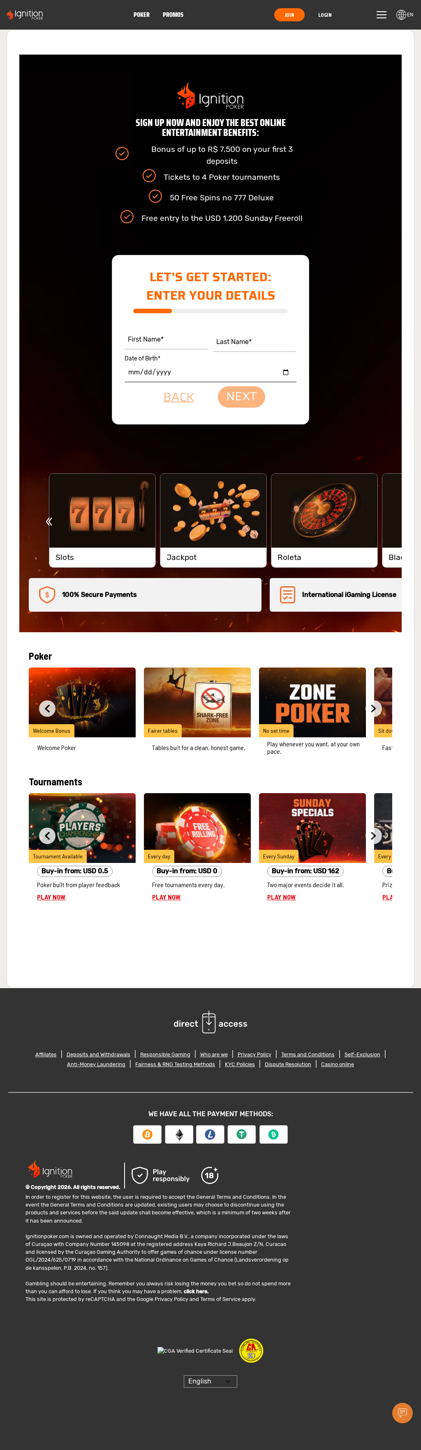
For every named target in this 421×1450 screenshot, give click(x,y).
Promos (174, 14)
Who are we (214, 1054)
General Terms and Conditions (233, 1197)
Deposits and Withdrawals (98, 1054)
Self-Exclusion (362, 1054)
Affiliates (46, 1054)
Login (326, 14)
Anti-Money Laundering (96, 1064)
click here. (196, 1291)
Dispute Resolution (288, 1064)
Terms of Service (220, 1299)
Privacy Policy (254, 1054)
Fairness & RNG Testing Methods (175, 1064)
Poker (143, 14)
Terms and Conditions (308, 1054)
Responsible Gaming (165, 1054)
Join (291, 14)
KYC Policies (240, 1064)
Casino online (337, 1064)
